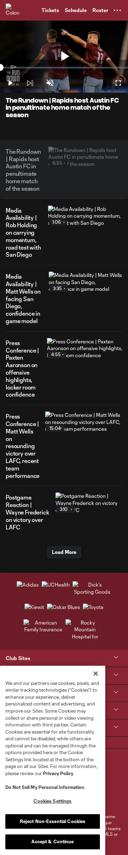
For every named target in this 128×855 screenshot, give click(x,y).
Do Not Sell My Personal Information (44, 787)
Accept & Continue (52, 841)
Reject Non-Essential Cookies (53, 821)
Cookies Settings (52, 801)
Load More (64, 552)
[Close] (95, 673)
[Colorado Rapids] (12, 10)
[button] (117, 10)
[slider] (64, 68)
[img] (30, 83)
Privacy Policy (58, 773)
